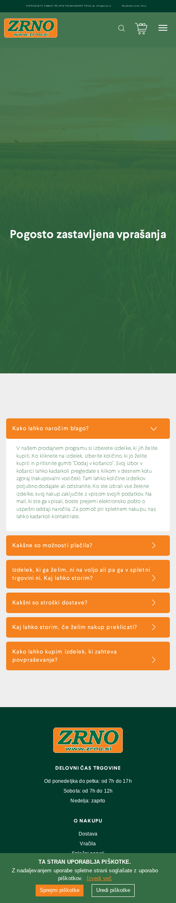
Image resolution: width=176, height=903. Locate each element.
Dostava (88, 834)
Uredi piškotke (113, 890)
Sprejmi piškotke (59, 890)
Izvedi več (99, 878)
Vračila (88, 844)
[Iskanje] (121, 28)
